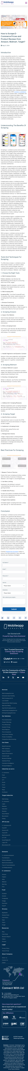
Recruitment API (6, 845)
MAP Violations (6, 748)
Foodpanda (5, 898)
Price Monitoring (6, 724)
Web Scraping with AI (7, 698)
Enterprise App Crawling (8, 695)
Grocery (4, 777)
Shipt (3, 920)
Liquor (3, 804)
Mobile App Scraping (12, 551)
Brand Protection (6, 746)
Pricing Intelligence (7, 765)
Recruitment (5, 816)
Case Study (5, 934)
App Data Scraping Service (9, 708)
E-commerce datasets (8, 855)
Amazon (4, 874)
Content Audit (5, 756)
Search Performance (7, 753)
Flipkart (4, 877)
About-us (4, 957)
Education (4, 808)
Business (4, 811)
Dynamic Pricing (6, 727)
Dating (3, 818)
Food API (4, 828)
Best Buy (4, 884)
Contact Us (5, 960)
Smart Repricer (6, 729)
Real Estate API (6, 835)
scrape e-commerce (20, 92)
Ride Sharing (5, 799)
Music (3, 789)
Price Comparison (6, 732)
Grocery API (5, 830)
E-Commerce (5, 772)
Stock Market (5, 813)
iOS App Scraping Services (9, 713)
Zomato (4, 896)
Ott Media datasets (7, 867)
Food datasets (6, 857)
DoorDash (4, 903)
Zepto (3, 922)
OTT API (4, 837)
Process (4, 941)
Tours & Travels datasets (8, 865)
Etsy (3, 886)
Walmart (4, 881)
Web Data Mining (6, 705)
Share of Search (6, 751)
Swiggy (4, 901)
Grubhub (4, 893)
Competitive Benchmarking (9, 739)
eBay (3, 879)
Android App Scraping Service (9, 710)
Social (3, 782)
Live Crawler (5, 700)
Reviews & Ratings (6, 758)
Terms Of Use (5, 950)
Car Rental (4, 792)
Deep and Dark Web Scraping (9, 703)
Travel (3, 787)
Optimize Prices (6, 760)
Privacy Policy (5, 948)
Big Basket (5, 912)
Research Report (6, 936)
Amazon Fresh (5, 915)
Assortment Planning (7, 734)
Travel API (4, 832)
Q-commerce (5, 801)
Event (3, 784)
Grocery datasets (6, 860)
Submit (14, 609)
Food (3, 775)
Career (4, 962)
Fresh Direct (5, 917)
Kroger (4, 925)
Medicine (4, 806)
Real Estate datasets (7, 862)
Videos (4, 939)
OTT (3, 780)
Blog (3, 931)
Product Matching (6, 722)
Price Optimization (6, 719)
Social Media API (6, 840)
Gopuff (4, 905)
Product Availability (7, 737)
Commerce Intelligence (8, 763)
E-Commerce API (6, 825)
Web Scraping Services (8, 693)
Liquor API (4, 842)
